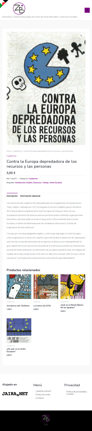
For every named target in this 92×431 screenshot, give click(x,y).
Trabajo (45, 183)
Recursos (37, 183)
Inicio (9, 151)
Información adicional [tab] (30, 196)
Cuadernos (17, 151)
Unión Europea (56, 183)
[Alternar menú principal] (87, 10)
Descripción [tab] (12, 196)
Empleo (29, 183)
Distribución (20, 183)
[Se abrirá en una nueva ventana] (15, 394)
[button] (81, 36)
